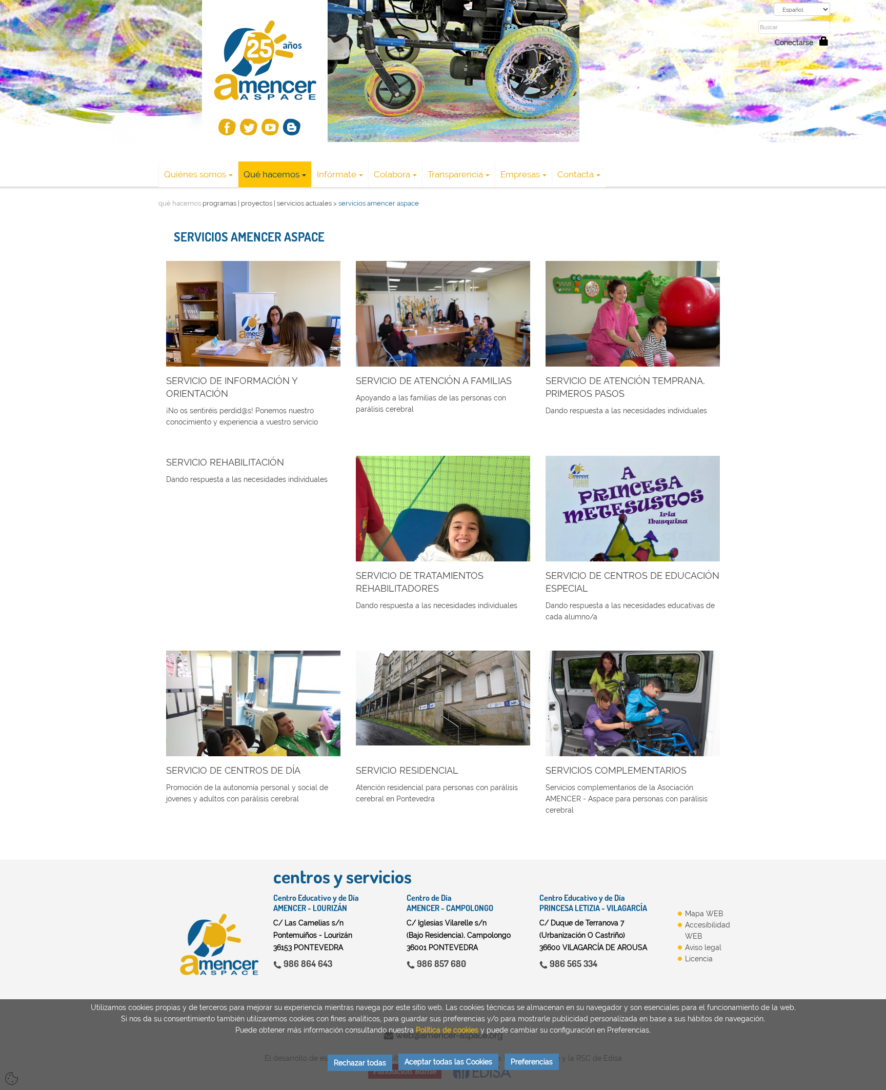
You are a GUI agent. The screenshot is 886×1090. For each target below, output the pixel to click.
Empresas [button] (520, 174)
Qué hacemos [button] (271, 174)
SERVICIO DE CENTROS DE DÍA (233, 770)
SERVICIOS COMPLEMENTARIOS (616, 770)
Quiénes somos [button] (195, 174)
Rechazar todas (360, 1063)
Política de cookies (447, 1030)
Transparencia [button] (455, 174)
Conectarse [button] (797, 42)
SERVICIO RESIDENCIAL (407, 770)
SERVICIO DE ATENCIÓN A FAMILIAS (434, 380)
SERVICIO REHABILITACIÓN (225, 462)
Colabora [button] (392, 174)
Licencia (699, 959)
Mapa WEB (704, 914)
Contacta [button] (575, 174)
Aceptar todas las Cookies (448, 1062)
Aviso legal (703, 947)
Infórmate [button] (336, 174)
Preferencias (532, 1062)
